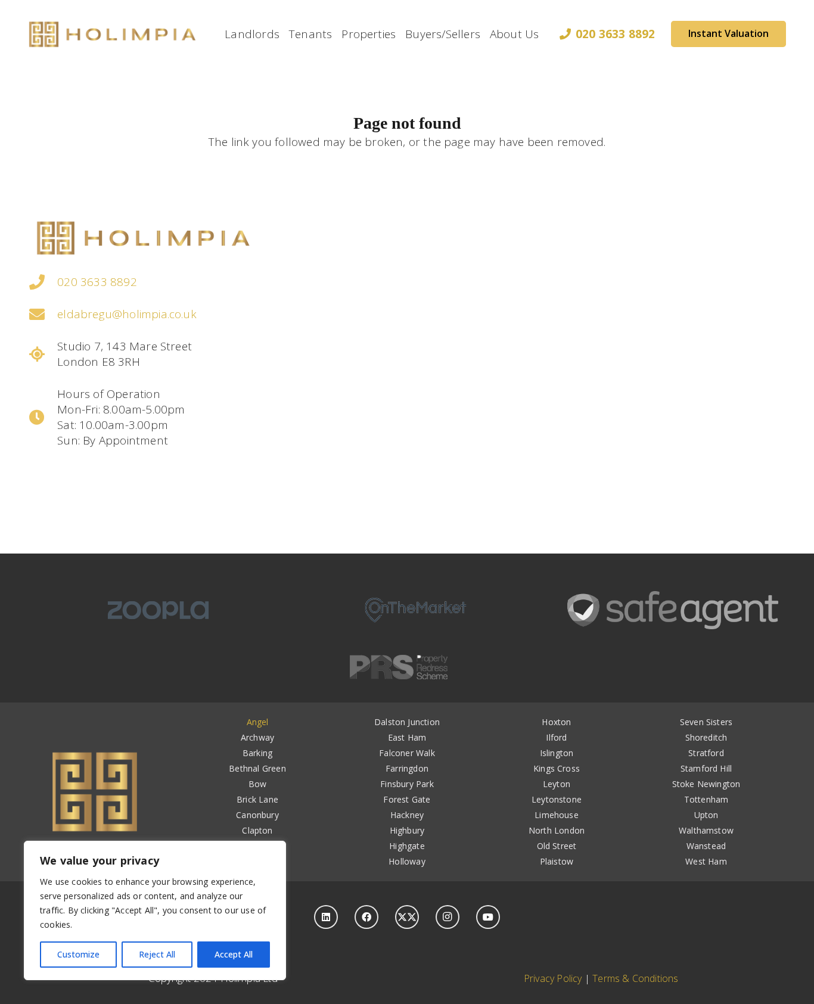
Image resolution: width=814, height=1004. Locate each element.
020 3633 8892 (96, 282)
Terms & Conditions (635, 978)
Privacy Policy (553, 978)
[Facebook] (366, 917)
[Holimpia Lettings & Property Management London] (112, 34)
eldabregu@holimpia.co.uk (127, 314)
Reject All (157, 954)
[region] (155, 910)
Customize (78, 954)
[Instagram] (447, 917)
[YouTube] (488, 917)
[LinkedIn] (326, 917)
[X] (407, 917)
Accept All (234, 954)
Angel (258, 722)
